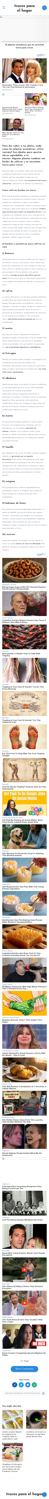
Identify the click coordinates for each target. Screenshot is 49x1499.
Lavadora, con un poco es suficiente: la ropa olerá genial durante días (36, 1434)
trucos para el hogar (24, 8)
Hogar (26, 1361)
